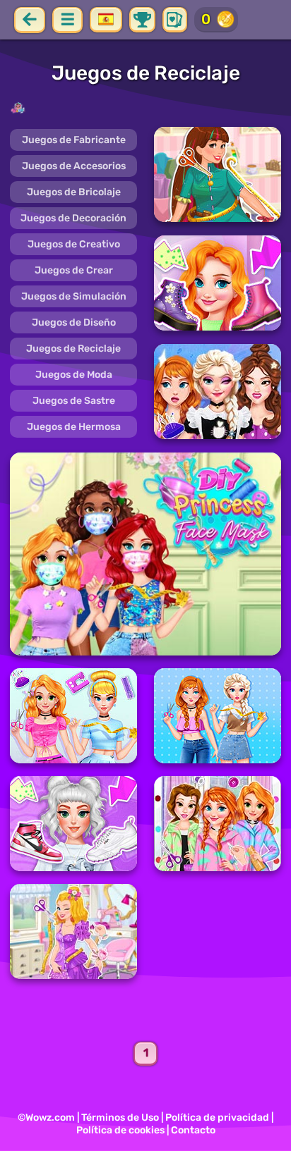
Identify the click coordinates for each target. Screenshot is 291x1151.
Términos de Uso (120, 1118)
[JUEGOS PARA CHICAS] (145, 107)
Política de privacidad (217, 1118)
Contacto (193, 1130)
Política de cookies (120, 1130)
